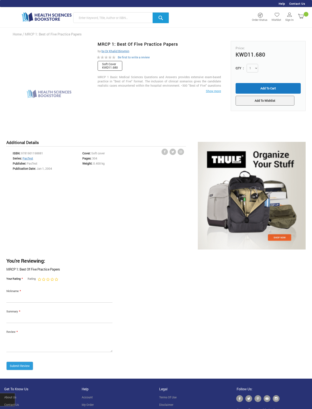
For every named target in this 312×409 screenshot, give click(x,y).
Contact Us (297, 4)
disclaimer (166, 405)
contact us (11, 405)
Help (282, 4)
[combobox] (121, 18)
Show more (213, 91)
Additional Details (22, 142)
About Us (10, 397)
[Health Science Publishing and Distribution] (46, 16)
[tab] (24, 142)
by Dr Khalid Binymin (115, 51)
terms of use (168, 397)
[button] (268, 101)
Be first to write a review (134, 57)
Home (17, 34)
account (87, 397)
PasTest (27, 158)
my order (88, 405)
